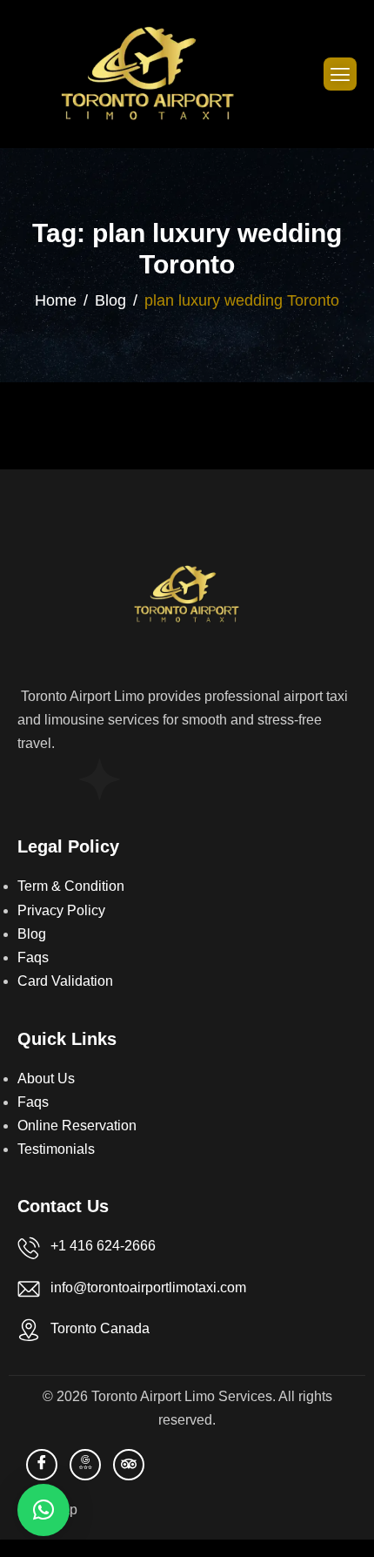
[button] (43, 1510)
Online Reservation (77, 1125)
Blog (31, 934)
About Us (46, 1078)
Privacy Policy (61, 910)
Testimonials (56, 1149)
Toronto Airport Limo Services (181, 1396)
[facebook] (41, 1464)
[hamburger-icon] (340, 74)
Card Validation (65, 981)
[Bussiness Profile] (85, 1464)
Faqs (33, 957)
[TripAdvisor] (128, 1464)
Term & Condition (70, 886)
